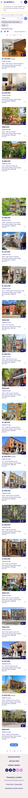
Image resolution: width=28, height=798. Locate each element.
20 (24, 623)
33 (24, 555)
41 (24, 55)
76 (24, 157)
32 (24, 691)
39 (24, 350)
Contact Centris (14, 765)
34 (24, 418)
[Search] (21, 2)
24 (24, 123)
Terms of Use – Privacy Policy (14, 784)
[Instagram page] (6, 770)
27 (24, 452)
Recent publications (20, 31)
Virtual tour (14, 521)
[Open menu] (1, 2)
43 (24, 316)
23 (24, 248)
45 (24, 282)
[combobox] (14, 15)
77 (24, 521)
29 (24, 89)
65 (24, 486)
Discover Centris (14, 757)
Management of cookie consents (14, 788)
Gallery (1, 31)
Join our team (14, 761)
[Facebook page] (10, 770)
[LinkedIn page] (14, 770)
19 (24, 384)
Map (4, 31)
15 (24, 213)
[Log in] (25, 2)
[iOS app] (17, 770)
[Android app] (21, 770)
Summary (8, 31)
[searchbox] (13, 15)
